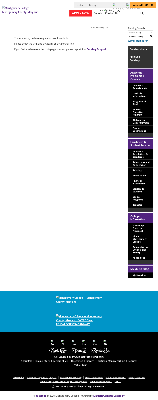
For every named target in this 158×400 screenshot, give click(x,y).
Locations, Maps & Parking (111, 360)
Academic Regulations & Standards (140, 154)
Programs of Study (139, 103)
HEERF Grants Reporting (71, 377)
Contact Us (111, 13)
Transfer (137, 204)
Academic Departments (140, 87)
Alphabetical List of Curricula (141, 121)
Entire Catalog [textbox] (135, 32)
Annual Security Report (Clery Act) (42, 377)
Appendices (139, 257)
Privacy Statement (137, 377)
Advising (137, 170)
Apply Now (80, 13)
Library (92, 4)
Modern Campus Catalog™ (109, 395)
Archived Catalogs (135, 58)
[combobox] (99, 27)
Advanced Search (138, 41)
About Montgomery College (140, 239)
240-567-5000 (69, 356)
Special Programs (138, 198)
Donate (98, 13)
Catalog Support (96, 49)
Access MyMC (140, 4)
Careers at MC (60, 360)
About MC (26, 360)
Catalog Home (138, 49)
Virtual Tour (80, 364)
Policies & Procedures (115, 377)
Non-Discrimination (94, 377)
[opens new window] (53, 342)
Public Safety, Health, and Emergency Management (63, 381)
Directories (77, 360)
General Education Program (138, 112)
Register (132, 360)
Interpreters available (91, 356)
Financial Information (139, 182)
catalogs (41, 395)
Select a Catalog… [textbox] (98, 27)
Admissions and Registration (141, 163)
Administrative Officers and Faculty (141, 249)
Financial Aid (139, 175)
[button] (107, 5)
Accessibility (18, 377)
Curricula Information (139, 95)
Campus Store (42, 360)
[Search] (141, 13)
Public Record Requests (101, 381)
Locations (80, 4)
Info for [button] (123, 5)
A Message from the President (139, 228)
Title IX (118, 381)
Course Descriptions (139, 129)
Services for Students (139, 190)
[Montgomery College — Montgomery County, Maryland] (22, 10)
